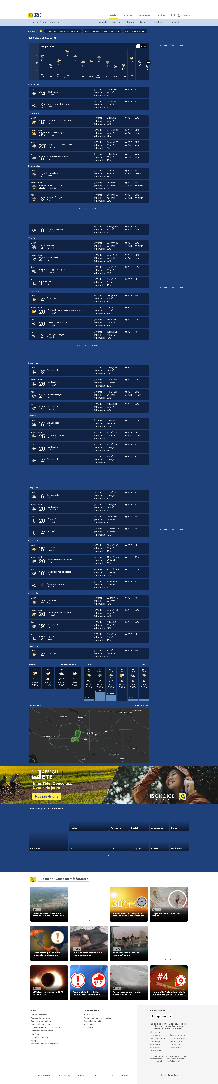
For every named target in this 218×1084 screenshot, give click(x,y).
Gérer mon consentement (42, 1031)
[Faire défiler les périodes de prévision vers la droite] (148, 62)
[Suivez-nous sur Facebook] (152, 1017)
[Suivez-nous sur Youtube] (165, 1017)
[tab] (138, 46)
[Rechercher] (171, 15)
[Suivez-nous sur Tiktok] (171, 1017)
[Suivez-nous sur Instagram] (158, 1017)
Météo (36, 22)
